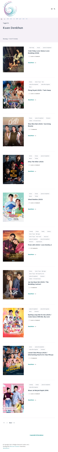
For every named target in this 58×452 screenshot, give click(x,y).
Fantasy (49, 231)
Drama (38, 47)
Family (43, 231)
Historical (46, 236)
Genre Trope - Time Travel (35, 236)
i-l (14, 19)
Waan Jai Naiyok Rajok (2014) (38, 390)
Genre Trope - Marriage (34, 234)
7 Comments (34, 129)
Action (30, 156)
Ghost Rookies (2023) (35, 199)
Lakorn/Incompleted (33, 84)
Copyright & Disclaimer (36, 435)
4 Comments (34, 287)
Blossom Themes (14, 446)
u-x (23, 19)
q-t (20, 19)
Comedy (31, 231)
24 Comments (34, 248)
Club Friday (31, 47)
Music (30, 87)
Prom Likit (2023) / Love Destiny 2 (40, 245)
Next (10, 422)
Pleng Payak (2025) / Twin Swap (39, 90)
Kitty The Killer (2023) (35, 162)
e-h (11, 19)
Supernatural (39, 241)
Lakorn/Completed (47, 47)
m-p (17, 19)
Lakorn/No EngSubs (45, 84)
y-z (26, 19)
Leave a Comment (35, 56)
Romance (48, 118)
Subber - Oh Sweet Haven (35, 121)
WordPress (6, 448)
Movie (30, 158)
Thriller (36, 158)
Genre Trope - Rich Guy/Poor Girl (36, 274)
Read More (31, 62)
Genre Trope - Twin (39, 82)
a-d (8, 19)
